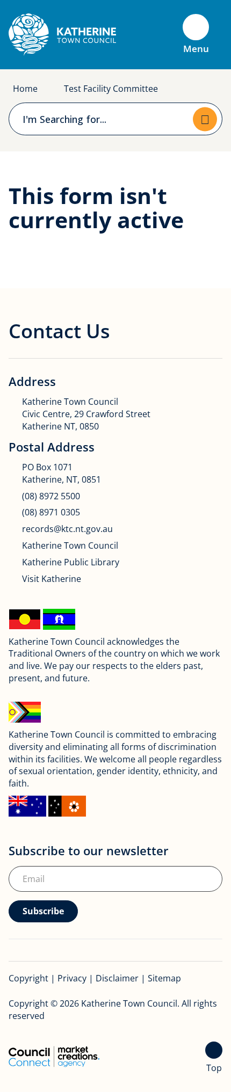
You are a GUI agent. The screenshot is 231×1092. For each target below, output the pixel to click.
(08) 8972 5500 (51, 496)
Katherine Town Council (70, 545)
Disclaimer (117, 978)
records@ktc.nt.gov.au (67, 529)
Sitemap (164, 978)
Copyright (28, 978)
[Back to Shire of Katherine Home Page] (62, 34)
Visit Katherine (51, 579)
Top (214, 1068)
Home (25, 88)
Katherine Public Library (70, 562)
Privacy (71, 978)
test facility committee (111, 88)
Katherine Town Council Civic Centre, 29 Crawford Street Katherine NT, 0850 (86, 414)
